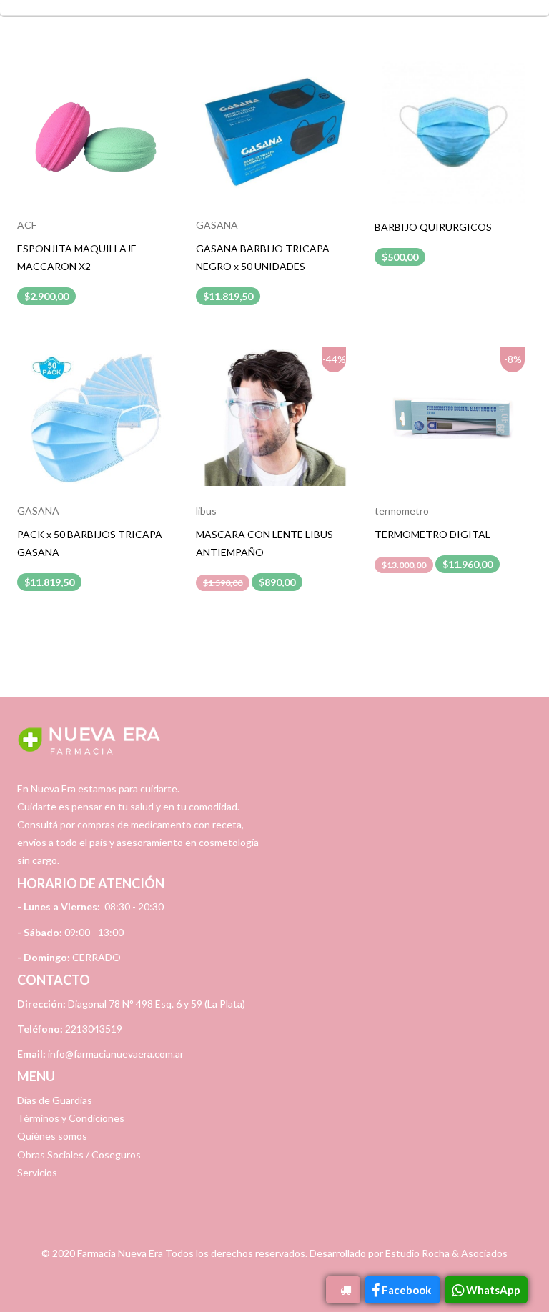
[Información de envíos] (343, 1289)
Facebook (407, 1289)
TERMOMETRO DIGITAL (432, 534)
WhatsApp (493, 1289)
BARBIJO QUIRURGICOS (433, 227)
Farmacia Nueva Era (120, 1253)
